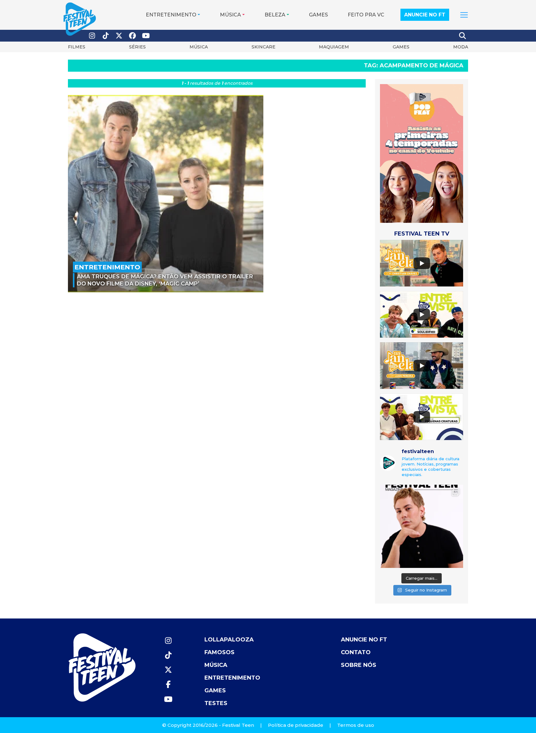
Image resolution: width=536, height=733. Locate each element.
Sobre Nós (358, 665)
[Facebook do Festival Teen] (132, 36)
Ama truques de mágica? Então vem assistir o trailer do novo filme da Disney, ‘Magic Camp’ (165, 280)
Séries (137, 47)
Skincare (263, 47)
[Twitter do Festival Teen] (119, 36)
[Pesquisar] (462, 35)
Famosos (219, 652)
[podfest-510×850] (421, 153)
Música (230, 15)
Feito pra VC (366, 15)
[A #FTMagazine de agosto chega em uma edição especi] (421, 526)
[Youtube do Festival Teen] (146, 36)
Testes (215, 703)
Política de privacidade (295, 725)
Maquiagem (334, 47)
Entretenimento (171, 15)
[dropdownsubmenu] (464, 15)
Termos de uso (355, 725)
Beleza (275, 15)
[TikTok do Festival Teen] (105, 36)
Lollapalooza (229, 639)
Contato (356, 652)
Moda (460, 47)
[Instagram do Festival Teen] (92, 36)
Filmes (76, 47)
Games (318, 15)
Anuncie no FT (424, 15)
